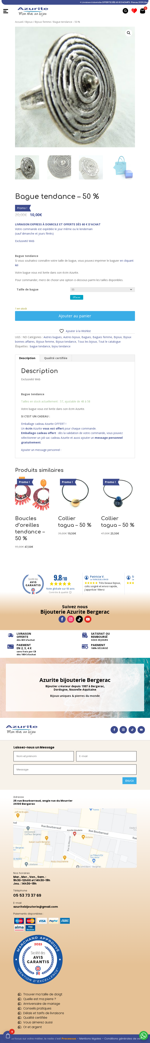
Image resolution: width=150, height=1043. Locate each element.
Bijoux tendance (66, 341)
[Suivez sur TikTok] (79, 619)
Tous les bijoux (87, 341)
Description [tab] (27, 358)
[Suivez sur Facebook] (62, 619)
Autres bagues (53, 337)
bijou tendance (61, 346)
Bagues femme (102, 337)
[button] (128, 32)
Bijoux (29, 22)
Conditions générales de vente (124, 1038)
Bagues (86, 337)
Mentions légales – (91, 1038)
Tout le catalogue (109, 341)
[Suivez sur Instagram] (70, 619)
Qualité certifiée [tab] (55, 358)
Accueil (19, 22)
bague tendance (40, 346)
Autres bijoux (71, 337)
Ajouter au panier (75, 316)
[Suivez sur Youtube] (87, 619)
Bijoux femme (43, 22)
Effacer (76, 297)
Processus (69, 1038)
